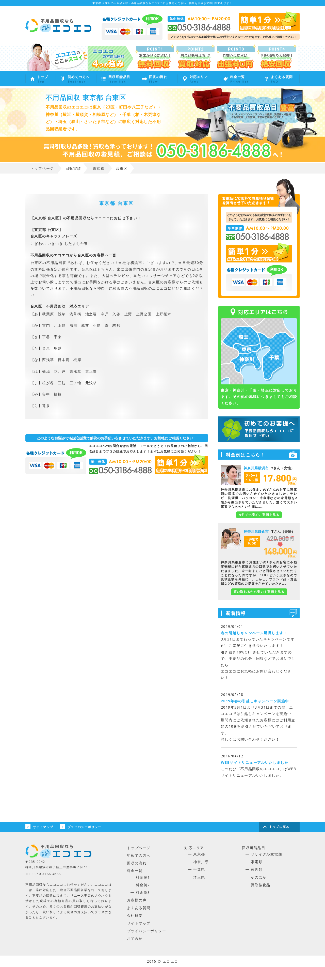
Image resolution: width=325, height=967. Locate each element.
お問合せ (135, 938)
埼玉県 (199, 877)
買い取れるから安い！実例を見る (259, 591)
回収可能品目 (253, 847)
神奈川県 (201, 861)
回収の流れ (137, 863)
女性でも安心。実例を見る (259, 514)
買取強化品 (260, 884)
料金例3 (143, 892)
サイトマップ (43, 827)
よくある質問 (138, 907)
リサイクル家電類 (266, 854)
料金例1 (143, 877)
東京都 (199, 854)
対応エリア (194, 847)
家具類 (257, 869)
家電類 (257, 861)
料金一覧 (135, 870)
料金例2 (143, 884)
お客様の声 (137, 900)
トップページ (138, 847)
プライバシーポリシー (85, 827)
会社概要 (135, 915)
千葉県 (199, 869)
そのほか (259, 877)
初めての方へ (138, 855)
